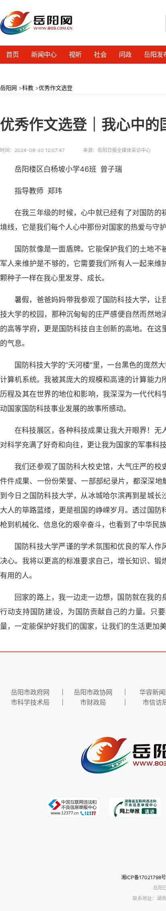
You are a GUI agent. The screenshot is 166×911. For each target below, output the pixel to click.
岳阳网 (8, 87)
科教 (27, 87)
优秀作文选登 (56, 87)
